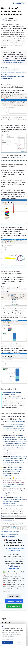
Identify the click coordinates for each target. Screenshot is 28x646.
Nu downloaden (13, 532)
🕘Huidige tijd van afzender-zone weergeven (13, 493)
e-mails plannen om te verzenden (16, 439)
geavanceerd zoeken (16, 462)
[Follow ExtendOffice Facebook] (2, 620)
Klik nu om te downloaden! (16, 421)
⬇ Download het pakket (14, 599)
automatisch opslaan (9, 471)
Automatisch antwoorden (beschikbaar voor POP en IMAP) (14, 437)
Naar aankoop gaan (8, 534)
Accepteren (7, 642)
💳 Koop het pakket (14, 604)
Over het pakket (14, 594)
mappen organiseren (9, 465)
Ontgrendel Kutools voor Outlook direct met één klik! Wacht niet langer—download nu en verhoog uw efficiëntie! (13, 518)
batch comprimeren (16, 469)
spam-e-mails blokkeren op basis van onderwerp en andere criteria (15, 458)
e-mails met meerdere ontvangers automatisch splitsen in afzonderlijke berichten (13, 452)
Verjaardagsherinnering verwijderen (13, 505)
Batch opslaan (14, 467)
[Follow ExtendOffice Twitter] (6, 620)
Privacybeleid (9, 639)
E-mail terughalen (16, 456)
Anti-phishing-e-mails (15, 491)
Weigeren (19, 642)
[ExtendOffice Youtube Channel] (9, 620)
